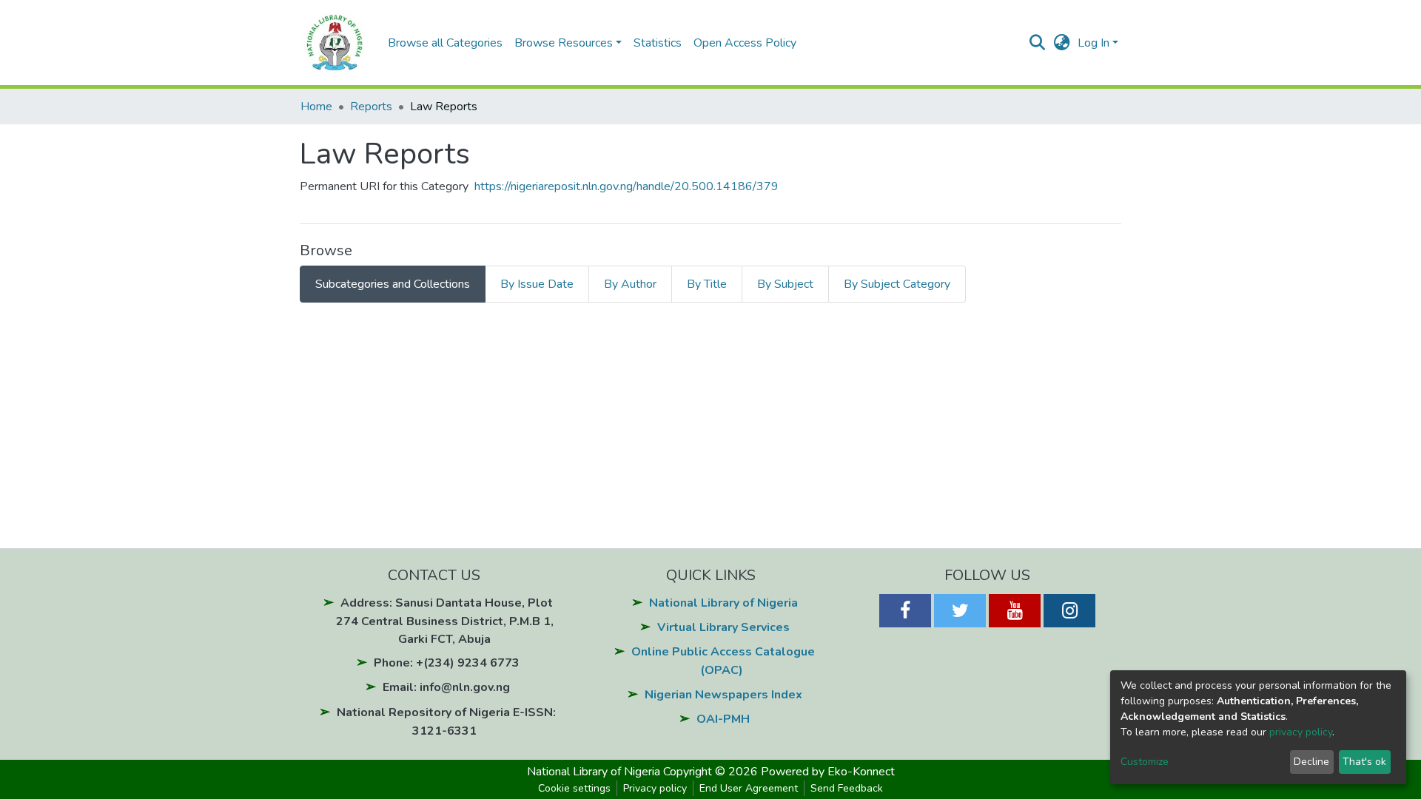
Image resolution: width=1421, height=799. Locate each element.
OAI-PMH (723, 719)
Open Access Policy (744, 43)
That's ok (1364, 762)
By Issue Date (537, 284)
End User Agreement (748, 788)
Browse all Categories (445, 43)
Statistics (658, 43)
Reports (371, 106)
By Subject (785, 284)
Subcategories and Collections (392, 284)
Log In (1093, 43)
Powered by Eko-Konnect (828, 771)
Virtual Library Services (723, 627)
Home (316, 106)
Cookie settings (574, 788)
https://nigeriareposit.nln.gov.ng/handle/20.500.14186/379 (626, 186)
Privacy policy (655, 788)
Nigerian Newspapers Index (723, 695)
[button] (1062, 43)
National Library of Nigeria (723, 603)
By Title (707, 284)
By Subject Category (897, 284)
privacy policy (1300, 732)
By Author (630, 284)
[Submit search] (1037, 43)
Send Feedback (846, 788)
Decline (1311, 762)
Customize (1145, 762)
